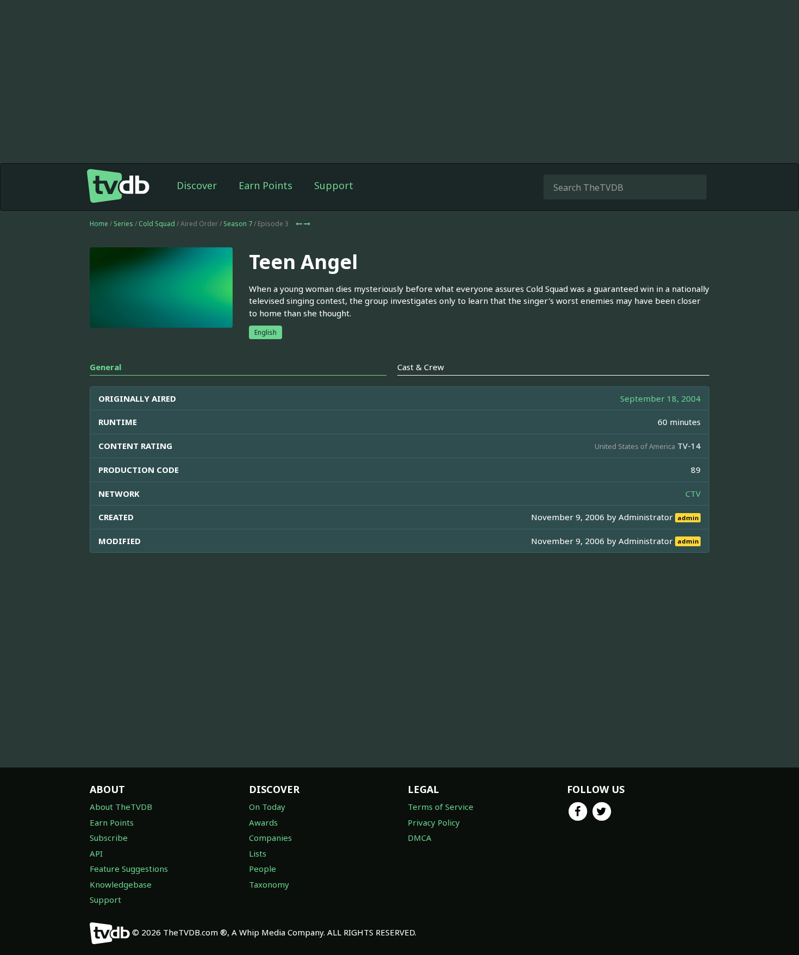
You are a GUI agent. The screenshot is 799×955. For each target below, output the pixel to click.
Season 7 (237, 223)
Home (99, 223)
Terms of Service (440, 806)
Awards (263, 822)
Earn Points (265, 185)
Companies (270, 837)
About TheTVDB (121, 806)
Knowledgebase (121, 884)
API (96, 853)
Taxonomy (269, 884)
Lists (257, 853)
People (262, 868)
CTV (693, 493)
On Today (267, 806)
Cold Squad (157, 223)
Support (333, 185)
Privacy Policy (434, 822)
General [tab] (105, 366)
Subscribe (109, 837)
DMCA (420, 837)
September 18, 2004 (660, 398)
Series (123, 223)
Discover (197, 185)
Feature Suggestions (129, 868)
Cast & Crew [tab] (420, 366)
